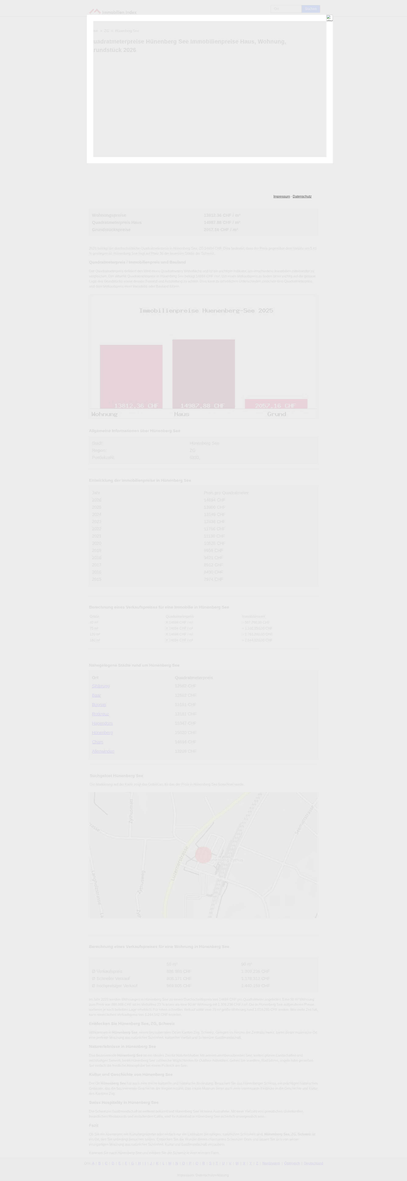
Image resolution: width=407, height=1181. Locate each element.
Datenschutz (302, 196)
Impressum (281, 196)
